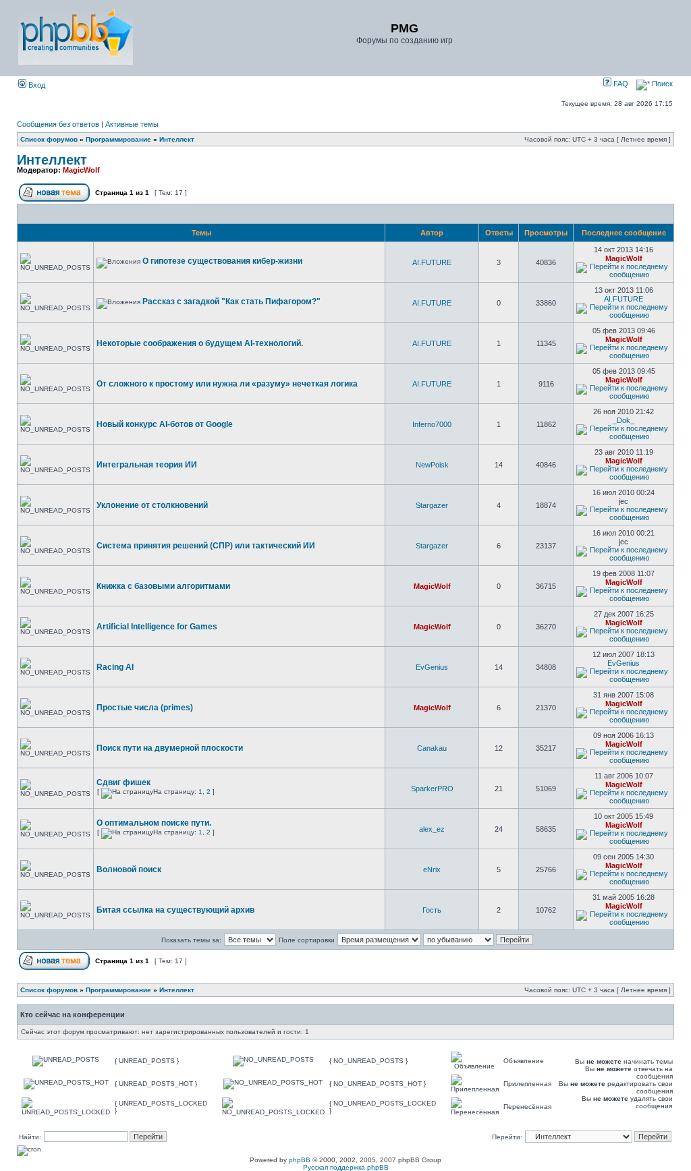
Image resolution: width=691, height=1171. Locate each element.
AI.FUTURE (431, 262)
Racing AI (115, 667)
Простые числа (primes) (144, 707)
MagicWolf (81, 170)
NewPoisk (432, 465)
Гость (431, 910)
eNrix (432, 869)
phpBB (299, 1160)
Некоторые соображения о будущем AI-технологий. (199, 343)
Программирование (118, 139)
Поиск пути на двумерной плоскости (169, 748)
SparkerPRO (432, 788)
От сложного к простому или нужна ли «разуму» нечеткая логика (227, 384)
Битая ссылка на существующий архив (175, 910)
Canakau (432, 748)
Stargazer (432, 505)
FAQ (619, 84)
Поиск (661, 84)
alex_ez (432, 829)
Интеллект (176, 139)
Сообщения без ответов (58, 124)
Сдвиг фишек (123, 782)
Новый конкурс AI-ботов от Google (164, 424)
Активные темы (132, 124)
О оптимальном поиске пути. (153, 823)
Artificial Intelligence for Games (156, 626)
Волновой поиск (128, 869)
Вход (35, 85)
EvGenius (432, 667)
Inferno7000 (431, 424)
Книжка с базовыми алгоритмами (163, 586)
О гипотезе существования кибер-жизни (222, 261)
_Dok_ (623, 420)
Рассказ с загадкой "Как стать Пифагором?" (231, 301)
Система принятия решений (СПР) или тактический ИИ (205, 545)
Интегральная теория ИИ (146, 464)
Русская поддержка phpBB (346, 1167)
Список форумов (49, 139)
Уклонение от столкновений (152, 505)
